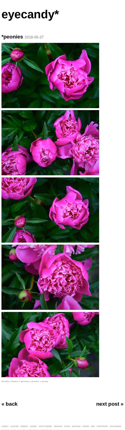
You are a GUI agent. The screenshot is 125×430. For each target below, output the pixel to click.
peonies (35, 381)
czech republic (45, 426)
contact (4, 426)
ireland (86, 426)
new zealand (115, 426)
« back (9, 404)
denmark (58, 426)
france (67, 426)
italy (93, 426)
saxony (44, 381)
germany (25, 381)
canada (33, 426)
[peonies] (62, 75)
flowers (15, 381)
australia (14, 426)
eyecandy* (30, 14)
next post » (110, 404)
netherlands (102, 426)
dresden (5, 381)
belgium (24, 426)
